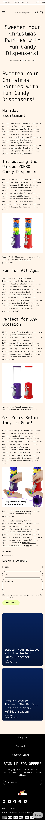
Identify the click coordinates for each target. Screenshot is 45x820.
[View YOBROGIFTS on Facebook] (14, 801)
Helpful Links (20, 754)
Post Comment (11, 603)
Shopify (30, 813)
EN (11, 808)
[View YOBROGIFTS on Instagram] (4, 801)
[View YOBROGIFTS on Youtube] (25, 801)
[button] (36, 12)
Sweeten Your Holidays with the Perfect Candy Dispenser (22, 653)
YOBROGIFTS (13, 813)
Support (20, 746)
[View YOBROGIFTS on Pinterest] (20, 801)
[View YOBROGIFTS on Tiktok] (9, 801)
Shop (20, 737)
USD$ (4, 808)
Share (9, 552)
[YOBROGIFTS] (22, 12)
